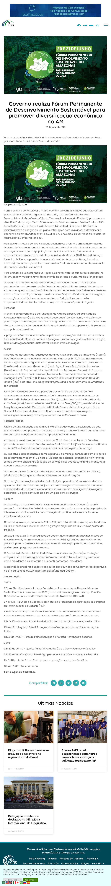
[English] (11, 882)
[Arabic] (4, 882)
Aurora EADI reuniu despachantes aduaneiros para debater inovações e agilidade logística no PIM (79, 755)
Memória (96, 863)
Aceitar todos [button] (30, 880)
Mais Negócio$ (37, 858)
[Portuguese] (21, 882)
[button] (54, 683)
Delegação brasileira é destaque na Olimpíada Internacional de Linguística (27, 819)
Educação (53, 863)
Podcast (52, 858)
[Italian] (14, 882)
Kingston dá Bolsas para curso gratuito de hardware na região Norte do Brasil (28, 754)
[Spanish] (28, 882)
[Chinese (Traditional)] (7, 882)
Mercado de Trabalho (71, 858)
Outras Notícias (69, 863)
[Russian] (25, 882)
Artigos (85, 863)
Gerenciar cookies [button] (12, 880)
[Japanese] (18, 882)
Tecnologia (92, 858)
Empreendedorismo (34, 863)
